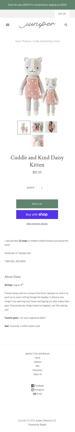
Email (39, 393)
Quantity (31, 187)
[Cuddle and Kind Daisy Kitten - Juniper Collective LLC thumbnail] (23, 127)
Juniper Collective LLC (45, 420)
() (62, 13)
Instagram (39, 389)
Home (18, 41)
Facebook (39, 385)
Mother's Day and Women (38, 353)
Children (37, 361)
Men (38, 365)
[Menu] (7, 24)
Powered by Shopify (37, 424)
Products (27, 41)
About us (37, 374)
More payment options (37, 223)
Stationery (37, 370)
